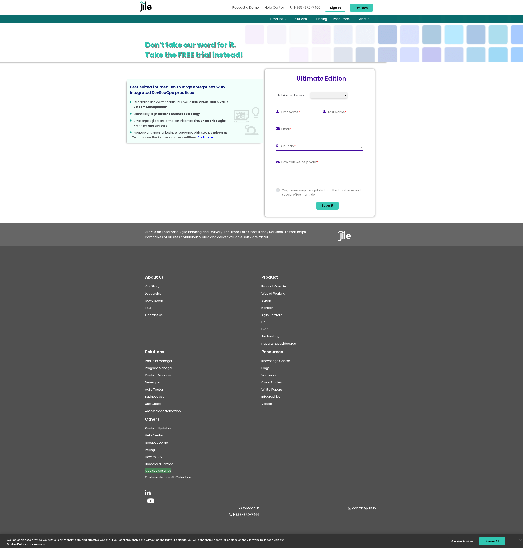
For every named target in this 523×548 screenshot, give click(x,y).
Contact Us (154, 315)
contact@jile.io (364, 508)
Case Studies (272, 382)
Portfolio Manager (158, 361)
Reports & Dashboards (279, 343)
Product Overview (275, 286)
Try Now (361, 7)
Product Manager (158, 375)
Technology (270, 336)
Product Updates (158, 428)
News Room (154, 300)
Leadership (153, 293)
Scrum (266, 300)
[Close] (520, 540)
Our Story (152, 286)
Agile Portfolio (272, 315)
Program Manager (158, 368)
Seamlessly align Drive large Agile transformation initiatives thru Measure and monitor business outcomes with (180, 117)
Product (276, 19)
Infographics (271, 396)
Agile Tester (154, 389)
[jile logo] (152, 6)
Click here (205, 137)
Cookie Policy (16, 544)
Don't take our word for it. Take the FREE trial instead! (194, 50)
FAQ (148, 308)
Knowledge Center (276, 361)
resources (341, 19)
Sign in (335, 7)
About (364, 19)
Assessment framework (163, 411)
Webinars (269, 375)
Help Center (274, 7)
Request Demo (245, 7)
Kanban (267, 308)
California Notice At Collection (168, 477)
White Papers (272, 389)
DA (264, 322)
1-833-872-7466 (307, 7)
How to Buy (153, 457)
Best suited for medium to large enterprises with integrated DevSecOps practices (177, 90)
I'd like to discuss (291, 95)
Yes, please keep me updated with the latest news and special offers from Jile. (321, 192)
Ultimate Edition (321, 78)
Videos (267, 404)
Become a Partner (159, 464)
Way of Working (273, 293)
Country (288, 146)
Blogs (266, 368)
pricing (321, 19)
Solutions (300, 19)
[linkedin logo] (148, 493)
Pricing (150, 450)
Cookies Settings (158, 470)
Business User (155, 396)
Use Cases (153, 404)
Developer (153, 382)
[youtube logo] (151, 501)
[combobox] (319, 147)
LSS (265, 329)
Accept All (492, 540)
